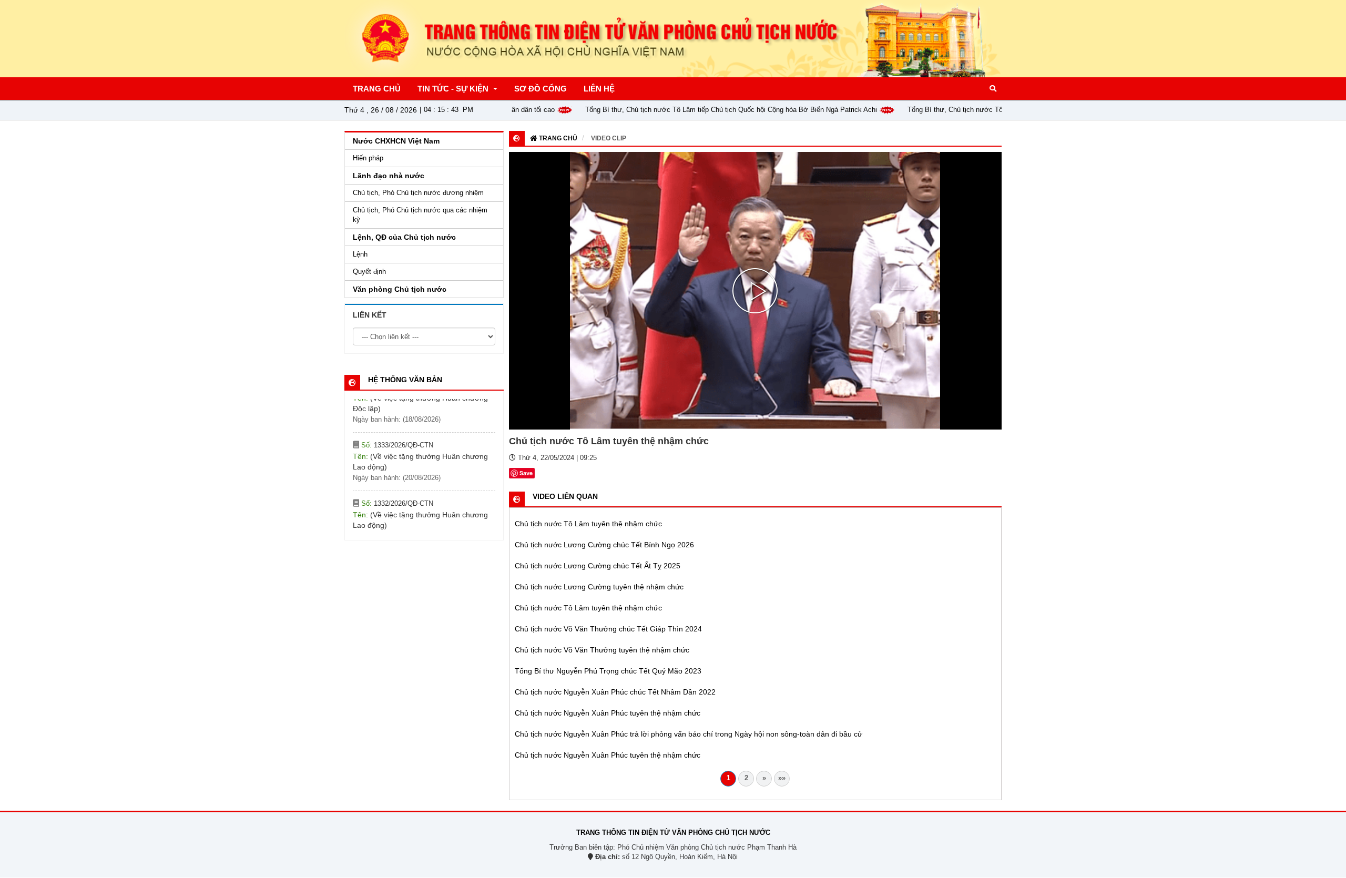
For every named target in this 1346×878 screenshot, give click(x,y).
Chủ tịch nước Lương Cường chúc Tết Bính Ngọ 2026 (604, 544)
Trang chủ (557, 138)
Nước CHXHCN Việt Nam (396, 141)
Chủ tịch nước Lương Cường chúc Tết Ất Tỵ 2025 (597, 565)
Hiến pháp (368, 158)
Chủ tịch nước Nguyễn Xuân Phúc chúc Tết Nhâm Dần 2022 (615, 692)
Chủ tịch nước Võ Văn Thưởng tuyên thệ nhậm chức (602, 650)
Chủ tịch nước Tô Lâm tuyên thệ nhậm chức (588, 523)
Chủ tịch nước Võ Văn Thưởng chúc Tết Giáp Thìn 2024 (608, 629)
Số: (396, 402)
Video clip (608, 138)
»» (782, 778)
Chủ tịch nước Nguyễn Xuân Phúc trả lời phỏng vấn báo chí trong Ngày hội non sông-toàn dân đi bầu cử (688, 734)
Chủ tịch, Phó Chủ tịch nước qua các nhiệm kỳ (420, 214)
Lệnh (360, 254)
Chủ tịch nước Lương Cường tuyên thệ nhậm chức (599, 587)
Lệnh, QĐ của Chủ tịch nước (404, 237)
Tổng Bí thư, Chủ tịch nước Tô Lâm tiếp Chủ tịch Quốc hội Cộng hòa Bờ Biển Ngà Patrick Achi (697, 110)
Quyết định (369, 271)
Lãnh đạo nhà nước (388, 175)
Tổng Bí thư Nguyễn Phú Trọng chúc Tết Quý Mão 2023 (608, 671)
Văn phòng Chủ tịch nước (399, 289)
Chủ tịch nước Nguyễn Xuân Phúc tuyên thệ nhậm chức (607, 713)
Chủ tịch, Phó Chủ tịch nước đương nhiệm (418, 193)
